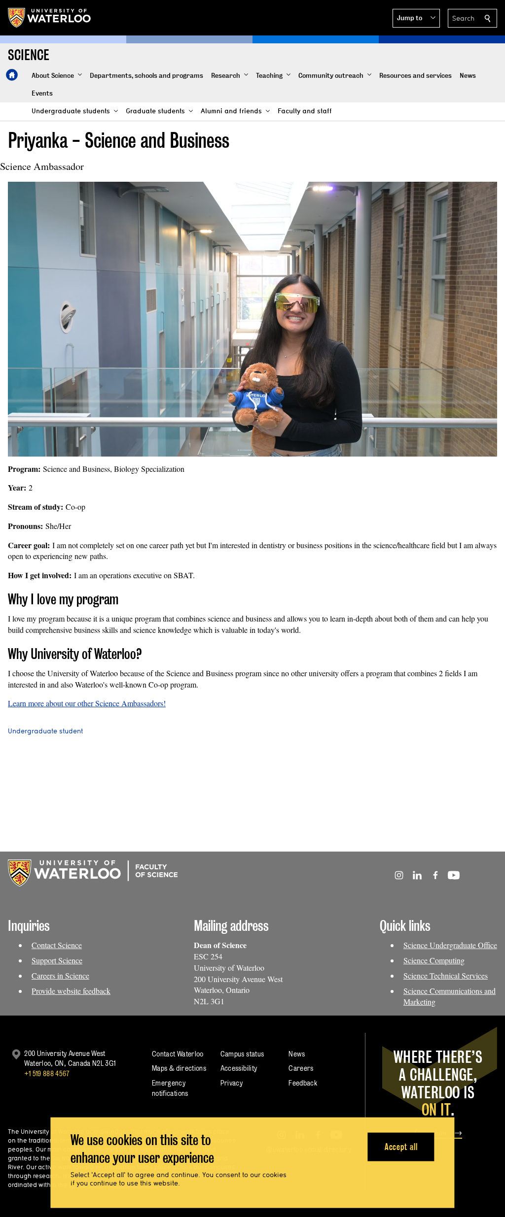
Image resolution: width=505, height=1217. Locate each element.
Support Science (57, 960)
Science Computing (434, 960)
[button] (416, 18)
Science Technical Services (445, 975)
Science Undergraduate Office (450, 945)
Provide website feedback (71, 991)
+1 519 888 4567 (47, 1073)
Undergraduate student (45, 731)
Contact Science (57, 945)
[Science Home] (12, 75)
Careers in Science (60, 975)
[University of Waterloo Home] (50, 18)
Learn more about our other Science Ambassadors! (87, 703)
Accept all (401, 1146)
